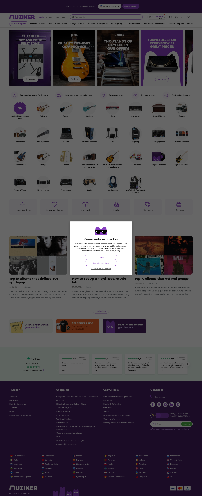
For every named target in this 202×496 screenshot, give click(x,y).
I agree (101, 257)
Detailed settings (101, 263)
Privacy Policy (114, 250)
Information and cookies (101, 269)
